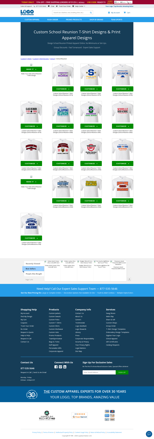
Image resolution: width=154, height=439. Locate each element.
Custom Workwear (56, 329)
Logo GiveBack (80, 326)
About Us (78, 316)
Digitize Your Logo (113, 335)
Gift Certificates (112, 342)
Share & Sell (110, 319)
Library (78, 332)
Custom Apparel (32, 19)
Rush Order (52, 19)
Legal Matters (80, 348)
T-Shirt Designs (116, 329)
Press (77, 335)
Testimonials (80, 323)
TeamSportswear (55, 338)
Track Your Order (65, 6)
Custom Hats (54, 332)
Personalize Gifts (55, 348)
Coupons (24, 323)
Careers (78, 319)
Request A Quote (27, 332)
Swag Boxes (110, 313)
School (52, 59)
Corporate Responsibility (84, 338)
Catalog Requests (112, 345)
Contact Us (25, 342)
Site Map (78, 351)
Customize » (62, 89)
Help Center (79, 6)
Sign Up (122, 372)
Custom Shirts (54, 326)
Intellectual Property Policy (64, 432)
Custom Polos (54, 319)
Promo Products (74, 19)
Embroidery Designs (117, 332)
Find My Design (26, 316)
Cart (127, 12)
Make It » (31, 69)
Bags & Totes (54, 342)
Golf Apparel (53, 345)
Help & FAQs (25, 335)
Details (81, 2)
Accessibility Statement (114, 432)
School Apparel (111, 338)
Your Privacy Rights (82, 345)
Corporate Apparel (56, 351)
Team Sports (116, 19)
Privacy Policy (36, 432)
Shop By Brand (96, 19)
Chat (52, 6)
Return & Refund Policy (98, 432)
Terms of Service (48, 432)
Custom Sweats (55, 316)
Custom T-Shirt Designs (41, 59)
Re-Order (24, 329)
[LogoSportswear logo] (27, 15)
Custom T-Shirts (26, 59)
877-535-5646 (41, 6)
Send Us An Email (39, 372)
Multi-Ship (110, 316)
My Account (25, 313)
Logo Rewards (80, 329)
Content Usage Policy (81, 432)
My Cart (24, 319)
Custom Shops (111, 323)
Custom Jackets (55, 313)
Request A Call (26, 338)
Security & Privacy (82, 342)
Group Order (111, 326)
